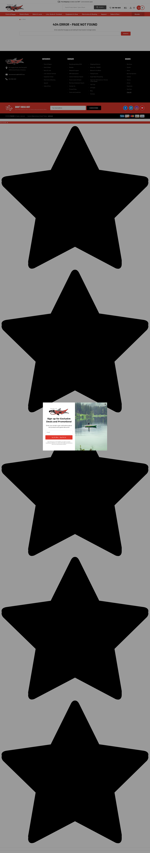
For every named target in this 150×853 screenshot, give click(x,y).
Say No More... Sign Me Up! (59, 437)
